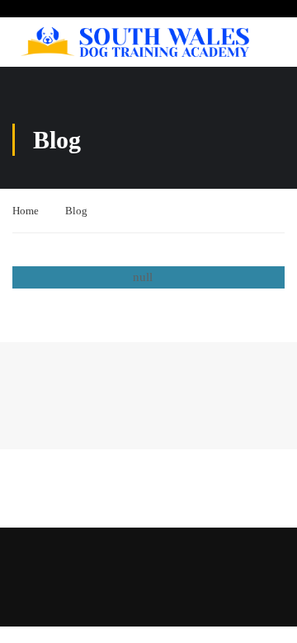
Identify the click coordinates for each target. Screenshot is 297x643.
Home (25, 210)
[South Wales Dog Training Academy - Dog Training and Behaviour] (135, 42)
